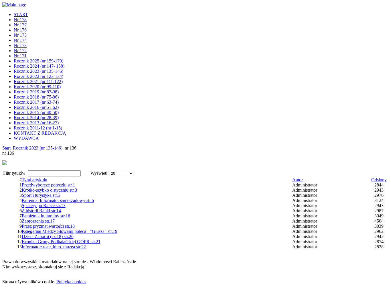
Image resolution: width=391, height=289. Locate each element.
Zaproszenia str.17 (38, 221)
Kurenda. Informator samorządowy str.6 (58, 200)
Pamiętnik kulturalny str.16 (46, 215)
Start (6, 148)
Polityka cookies (71, 281)
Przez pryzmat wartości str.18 (48, 226)
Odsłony (379, 179)
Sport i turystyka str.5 (41, 195)
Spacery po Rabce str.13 (44, 205)
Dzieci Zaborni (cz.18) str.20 (48, 236)
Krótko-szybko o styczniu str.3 (49, 190)
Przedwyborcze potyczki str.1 (48, 184)
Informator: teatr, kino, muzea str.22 (54, 246)
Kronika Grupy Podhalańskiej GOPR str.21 (61, 241)
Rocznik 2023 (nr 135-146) (37, 148)
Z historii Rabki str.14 (41, 210)
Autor (297, 179)
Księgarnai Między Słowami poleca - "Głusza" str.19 (69, 231)
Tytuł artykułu (34, 179)
